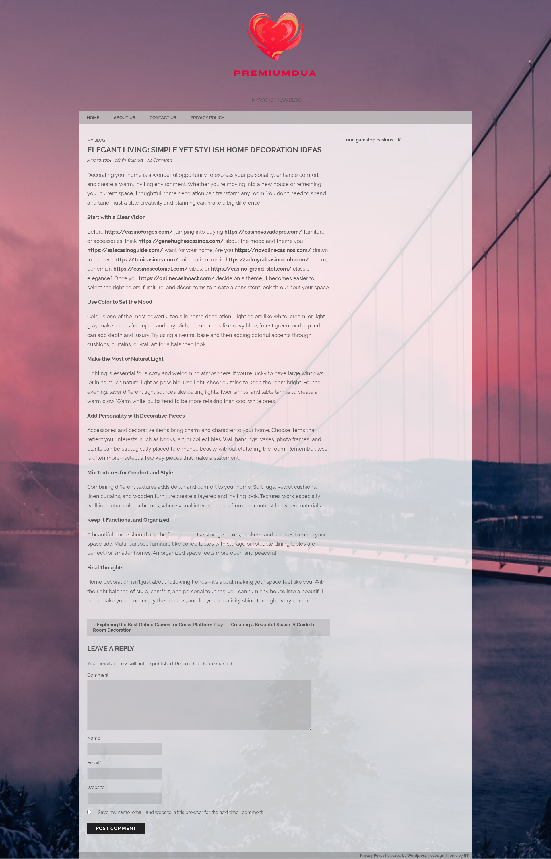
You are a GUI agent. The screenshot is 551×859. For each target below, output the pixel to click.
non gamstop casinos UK (373, 140)
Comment (99, 675)
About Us (124, 117)
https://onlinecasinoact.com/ (177, 278)
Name (95, 738)
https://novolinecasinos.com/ (273, 250)
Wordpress (416, 855)
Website (95, 787)
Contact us (163, 117)
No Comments (160, 160)
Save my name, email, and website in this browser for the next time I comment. (180, 812)
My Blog (96, 140)
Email (94, 762)
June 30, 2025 (99, 160)
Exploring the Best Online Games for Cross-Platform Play (160, 624)
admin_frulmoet (129, 160)
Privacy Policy (207, 117)
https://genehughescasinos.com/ (181, 241)
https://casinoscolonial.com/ (150, 269)
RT (466, 855)
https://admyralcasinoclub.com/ (267, 260)
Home (93, 117)
